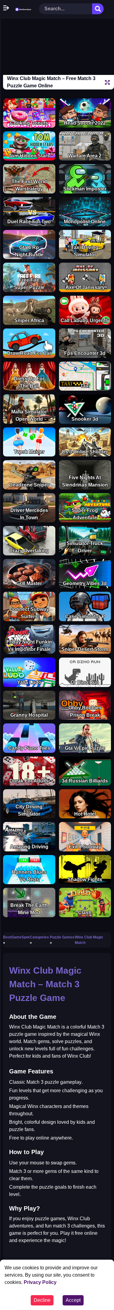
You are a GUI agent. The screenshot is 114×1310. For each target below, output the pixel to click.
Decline (42, 1300)
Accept (73, 1300)
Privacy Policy (40, 1282)
